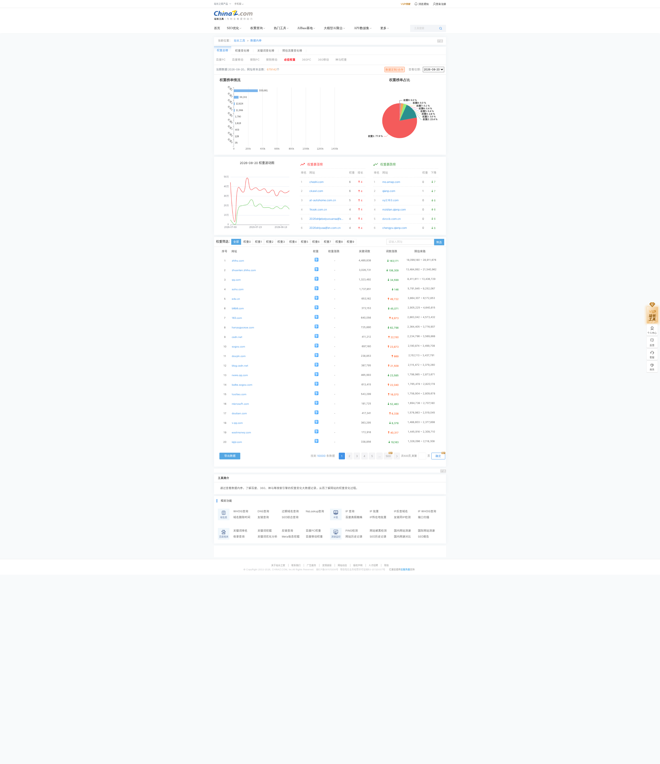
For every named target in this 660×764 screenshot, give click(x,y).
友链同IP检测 (402, 517)
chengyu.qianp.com (394, 228)
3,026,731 (365, 270)
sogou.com (238, 346)
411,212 (366, 336)
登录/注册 (441, 4)
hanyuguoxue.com (243, 327)
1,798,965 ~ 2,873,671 (421, 374)
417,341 (366, 413)
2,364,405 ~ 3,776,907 (421, 326)
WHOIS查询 (240, 511)
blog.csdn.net (240, 365)
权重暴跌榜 (388, 164)
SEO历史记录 (378, 536)
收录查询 (239, 536)
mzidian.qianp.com (394, 209)
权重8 (339, 241)
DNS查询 (263, 511)
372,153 (366, 308)
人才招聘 (373, 565)
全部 (236, 241)
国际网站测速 (426, 530)
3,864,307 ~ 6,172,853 (421, 298)
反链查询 (287, 530)
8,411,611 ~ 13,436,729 (421, 279)
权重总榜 (222, 50)
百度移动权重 (314, 536)
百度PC (221, 59)
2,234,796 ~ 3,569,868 (421, 336)
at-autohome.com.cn (322, 200)
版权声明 (357, 565)
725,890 (366, 327)
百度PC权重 (313, 530)
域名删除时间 (241, 517)
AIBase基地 (305, 28)
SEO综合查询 (290, 517)
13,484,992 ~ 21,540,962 (421, 269)
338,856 (366, 441)
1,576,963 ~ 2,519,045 (421, 412)
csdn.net (237, 337)
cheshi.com (316, 182)
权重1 (258, 241)
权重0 (247, 241)
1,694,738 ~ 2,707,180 (421, 403)
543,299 (366, 394)
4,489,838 (365, 260)
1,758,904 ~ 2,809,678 (421, 393)
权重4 (293, 241)
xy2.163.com (390, 200)
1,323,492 (365, 279)
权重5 (304, 241)
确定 (438, 456)
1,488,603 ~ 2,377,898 (421, 422)
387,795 (366, 365)
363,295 (366, 422)
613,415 (366, 384)
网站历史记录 (353, 536)
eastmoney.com (241, 432)
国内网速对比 (402, 536)
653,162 (366, 298)
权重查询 (256, 28)
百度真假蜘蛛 (353, 517)
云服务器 (405, 569)
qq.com (236, 279)
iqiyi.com (237, 442)
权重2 (269, 241)
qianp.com (388, 191)
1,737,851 (365, 289)
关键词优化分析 (267, 536)
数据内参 (256, 40)
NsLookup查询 (315, 511)
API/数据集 (361, 28)
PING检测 (351, 530)
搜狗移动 (271, 59)
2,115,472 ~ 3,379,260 (421, 364)
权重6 (316, 241)
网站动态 (342, 565)
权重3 (281, 241)
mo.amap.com (391, 182)
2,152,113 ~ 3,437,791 (421, 355)
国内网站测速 (402, 530)
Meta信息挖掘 (291, 536)
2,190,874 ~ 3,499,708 (421, 345)
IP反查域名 (401, 511)
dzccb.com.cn (391, 219)
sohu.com (237, 289)
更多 (383, 28)
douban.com (239, 413)
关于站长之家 (278, 565)
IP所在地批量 (378, 517)
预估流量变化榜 (292, 50)
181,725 (366, 403)
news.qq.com (240, 375)
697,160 (366, 346)
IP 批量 (374, 511)
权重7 (327, 241)
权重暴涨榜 (315, 164)
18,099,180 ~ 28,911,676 (421, 259)
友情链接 (327, 565)
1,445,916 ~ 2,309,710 (421, 431)
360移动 (323, 59)
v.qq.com (237, 422)
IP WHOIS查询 (427, 511)
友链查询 (263, 517)
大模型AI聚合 (333, 28)
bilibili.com (238, 308)
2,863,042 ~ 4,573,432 (421, 317)
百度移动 (237, 59)
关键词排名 (240, 530)
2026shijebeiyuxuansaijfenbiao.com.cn (326, 219)
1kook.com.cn (318, 209)
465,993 (366, 374)
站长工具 (239, 40)
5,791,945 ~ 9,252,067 (421, 288)
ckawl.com (316, 191)
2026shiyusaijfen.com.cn (325, 228)
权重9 (350, 241)
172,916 (366, 432)
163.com (237, 317)
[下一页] (397, 456)
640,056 (366, 317)
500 (388, 456)
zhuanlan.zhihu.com (244, 270)
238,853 (366, 355)
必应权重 (289, 59)
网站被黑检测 (378, 530)
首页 (217, 28)
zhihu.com (238, 260)
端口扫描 (423, 517)
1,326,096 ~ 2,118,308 (421, 441)
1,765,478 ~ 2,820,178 (421, 384)
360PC (306, 59)
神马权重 (341, 59)
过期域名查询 (290, 511)
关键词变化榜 (265, 50)
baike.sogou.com (242, 384)
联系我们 (296, 565)
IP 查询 (349, 511)
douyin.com (238, 356)
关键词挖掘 (265, 530)
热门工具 (280, 28)
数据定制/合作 (394, 69)
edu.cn (236, 298)
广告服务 (311, 565)
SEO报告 (423, 536)
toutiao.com (239, 394)
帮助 (386, 565)
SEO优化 (233, 28)
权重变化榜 (242, 50)
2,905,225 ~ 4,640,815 (421, 307)
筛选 (439, 242)
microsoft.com (240, 403)
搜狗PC (255, 59)
